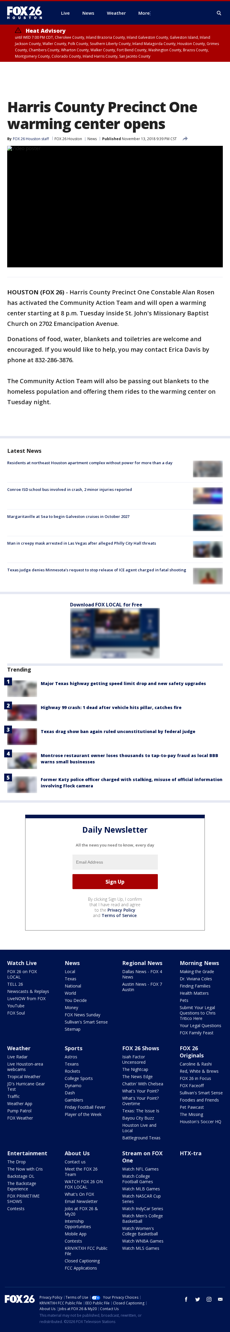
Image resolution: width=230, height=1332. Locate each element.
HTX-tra (191, 1153)
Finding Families (195, 986)
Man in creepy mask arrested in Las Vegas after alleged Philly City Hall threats (81, 543)
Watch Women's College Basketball (140, 1231)
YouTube (16, 1006)
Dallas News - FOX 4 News (142, 974)
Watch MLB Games (141, 1189)
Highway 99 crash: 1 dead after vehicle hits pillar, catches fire (111, 707)
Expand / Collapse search (219, 13)
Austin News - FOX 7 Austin (142, 986)
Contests (16, 1208)
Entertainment (27, 1153)
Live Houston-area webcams (25, 1066)
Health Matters (194, 993)
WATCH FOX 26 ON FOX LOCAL (84, 1184)
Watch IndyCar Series (142, 1208)
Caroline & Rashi (196, 1064)
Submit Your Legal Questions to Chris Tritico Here (198, 1013)
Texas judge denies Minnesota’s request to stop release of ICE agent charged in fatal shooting (96, 570)
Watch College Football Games (137, 1178)
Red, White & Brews (199, 1071)
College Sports (79, 1078)
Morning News (199, 963)
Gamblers (74, 1100)
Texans (72, 1064)
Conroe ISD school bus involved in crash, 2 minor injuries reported (69, 489)
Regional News (142, 963)
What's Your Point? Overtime (140, 1100)
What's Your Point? (140, 1091)
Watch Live (22, 963)
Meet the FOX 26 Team (81, 1171)
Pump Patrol (19, 1111)
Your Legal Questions (200, 1025)
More (144, 13)
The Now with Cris (25, 1169)
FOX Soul (16, 1013)
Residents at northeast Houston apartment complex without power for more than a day (89, 462)
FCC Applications (81, 1268)
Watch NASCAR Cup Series (141, 1198)
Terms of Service (119, 915)
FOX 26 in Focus (195, 1078)
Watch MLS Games (140, 1248)
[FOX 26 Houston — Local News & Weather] (27, 13)
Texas (70, 979)
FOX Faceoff (192, 1085)
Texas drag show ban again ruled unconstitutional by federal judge (118, 731)
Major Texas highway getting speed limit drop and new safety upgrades (123, 683)
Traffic (13, 1096)
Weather (19, 1048)
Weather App (19, 1103)
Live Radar (17, 1057)
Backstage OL (20, 1176)
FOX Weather (20, 1118)
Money (71, 1007)
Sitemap (73, 1029)
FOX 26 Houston (68, 138)
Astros (71, 1057)
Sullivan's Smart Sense (86, 1022)
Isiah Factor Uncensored (134, 1059)
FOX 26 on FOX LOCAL (22, 974)
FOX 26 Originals (192, 1052)
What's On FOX (79, 1194)
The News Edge (137, 1076)
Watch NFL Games (140, 1169)
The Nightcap (135, 1069)
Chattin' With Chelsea (142, 1084)
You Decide (76, 1000)
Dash (70, 1093)
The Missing (191, 1114)
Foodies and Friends (199, 1100)
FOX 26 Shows (140, 1048)
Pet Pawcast (192, 1107)
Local (70, 971)
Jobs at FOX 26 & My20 (81, 1211)
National (73, 986)
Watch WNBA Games (143, 1241)
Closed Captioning (82, 1261)
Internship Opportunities (78, 1223)
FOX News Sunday (82, 1015)
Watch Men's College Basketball (142, 1218)
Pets (184, 1000)
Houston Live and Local (139, 1127)
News (92, 138)
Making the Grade (197, 971)
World (70, 993)
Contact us (75, 1162)
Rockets (72, 1071)
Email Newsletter (81, 1201)
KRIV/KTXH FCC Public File (86, 1250)
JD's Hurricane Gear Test (26, 1086)
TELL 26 (15, 984)
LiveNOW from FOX (26, 998)
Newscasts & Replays (28, 991)
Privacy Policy (121, 910)
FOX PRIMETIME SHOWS (23, 1198)
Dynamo (73, 1085)
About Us (77, 1153)
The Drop (16, 1162)
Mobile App (76, 1234)
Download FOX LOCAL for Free (106, 604)
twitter (197, 1299)
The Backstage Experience (21, 1186)
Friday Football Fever (85, 1107)
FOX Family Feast (197, 1033)
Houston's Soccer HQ (200, 1121)
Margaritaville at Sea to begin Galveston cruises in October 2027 (68, 516)
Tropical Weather (23, 1076)
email (220, 1299)
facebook (186, 1299)
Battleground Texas (141, 1138)
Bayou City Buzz (138, 1118)
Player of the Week (83, 1114)
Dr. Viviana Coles (196, 979)
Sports (73, 1048)
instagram (209, 1299)
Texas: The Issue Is (140, 1111)
